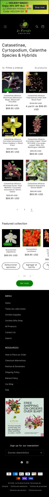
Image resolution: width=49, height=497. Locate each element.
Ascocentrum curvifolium (31, 250)
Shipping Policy (12, 372)
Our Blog (9, 384)
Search (8, 338)
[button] (5, 27)
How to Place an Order (15, 355)
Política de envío (35, 490)
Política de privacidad (38, 486)
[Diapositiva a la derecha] (30, 276)
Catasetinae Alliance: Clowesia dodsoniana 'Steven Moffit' (36, 186)
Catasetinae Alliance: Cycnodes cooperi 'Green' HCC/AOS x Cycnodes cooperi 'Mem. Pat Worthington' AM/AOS (36, 143)
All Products (10, 326)
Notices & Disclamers (15, 366)
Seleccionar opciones (11, 266)
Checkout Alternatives (15, 360)
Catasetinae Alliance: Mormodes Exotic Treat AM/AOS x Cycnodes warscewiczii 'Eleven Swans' (12, 188)
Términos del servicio (18, 490)
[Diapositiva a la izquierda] (19, 276)
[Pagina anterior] (17, 209)
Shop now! (40, 7)
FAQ (7, 390)
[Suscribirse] (41, 453)
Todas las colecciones (15, 309)
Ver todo (24, 283)
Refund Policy (11, 378)
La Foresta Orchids (22, 483)
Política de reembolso (19, 486)
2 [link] (31, 209)
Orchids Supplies (13, 315)
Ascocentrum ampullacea (11, 251)
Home (7, 303)
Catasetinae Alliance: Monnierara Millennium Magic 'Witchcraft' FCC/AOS (12, 99)
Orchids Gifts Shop (14, 320)
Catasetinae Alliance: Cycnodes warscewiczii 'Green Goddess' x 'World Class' (12, 142)
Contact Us (10, 332)
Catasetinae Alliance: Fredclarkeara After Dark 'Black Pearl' (36, 98)
